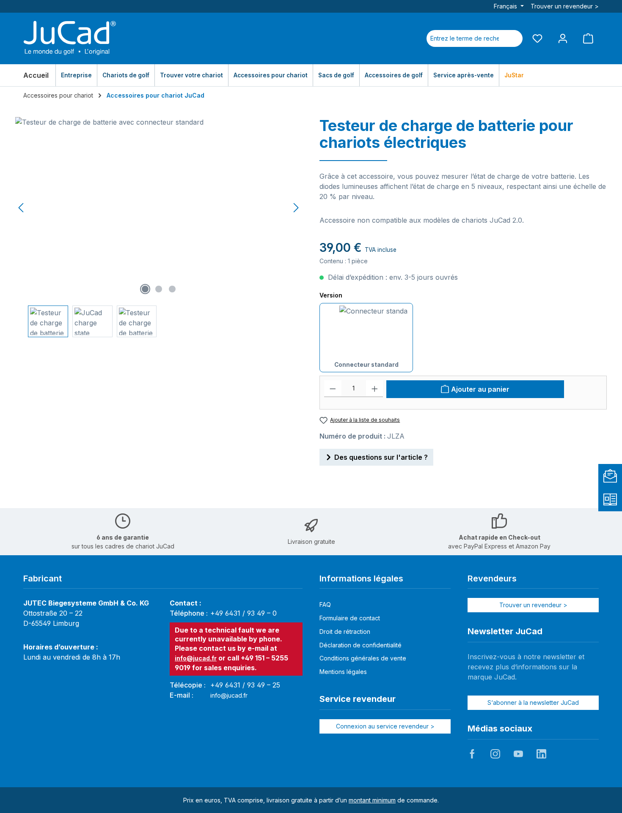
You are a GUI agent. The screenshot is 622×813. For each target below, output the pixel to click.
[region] (159, 227)
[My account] (562, 38)
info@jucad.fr (196, 658)
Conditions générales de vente (362, 658)
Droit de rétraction (344, 631)
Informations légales (361, 578)
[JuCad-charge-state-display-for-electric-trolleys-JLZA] (158, 208)
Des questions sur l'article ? (381, 457)
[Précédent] (21, 207)
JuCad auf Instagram (495, 753)
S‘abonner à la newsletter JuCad (533, 702)
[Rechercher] (512, 38)
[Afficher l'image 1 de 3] (145, 289)
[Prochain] (295, 207)
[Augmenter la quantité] (374, 388)
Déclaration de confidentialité (360, 645)
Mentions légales (343, 671)
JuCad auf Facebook (472, 753)
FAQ (325, 604)
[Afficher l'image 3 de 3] (172, 289)
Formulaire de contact (349, 618)
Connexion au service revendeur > (385, 726)
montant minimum (372, 800)
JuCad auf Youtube (518, 753)
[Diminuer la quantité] (332, 388)
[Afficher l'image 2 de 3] (158, 289)
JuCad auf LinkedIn (541, 753)
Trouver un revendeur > (565, 6)
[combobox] (465, 38)
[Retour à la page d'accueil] (69, 38)
